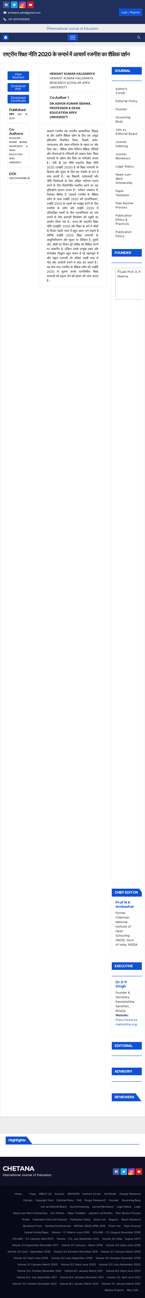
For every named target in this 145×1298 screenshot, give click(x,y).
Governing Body (131, 1200)
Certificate (110, 1193)
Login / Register (130, 12)
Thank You (114, 1225)
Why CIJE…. (134, 1290)
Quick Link (100, 1219)
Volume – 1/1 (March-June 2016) (71, 1232)
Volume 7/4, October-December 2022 (34, 1283)
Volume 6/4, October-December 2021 (82, 1277)
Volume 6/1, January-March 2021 (83, 1270)
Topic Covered (132, 1225)
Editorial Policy (127, 101)
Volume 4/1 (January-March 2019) (121, 1251)
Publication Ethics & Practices (124, 220)
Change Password (130, 1193)
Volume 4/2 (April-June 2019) (30, 1257)
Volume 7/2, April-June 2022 (124, 1277)
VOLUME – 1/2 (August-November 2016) (117, 1232)
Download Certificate (18, 99)
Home (18, 1193)
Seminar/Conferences (58, 1225)
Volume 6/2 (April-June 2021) (123, 1270)
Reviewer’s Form (32, 1225)
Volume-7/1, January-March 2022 (121, 1283)
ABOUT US (45, 1193)
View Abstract (18, 75)
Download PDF (18, 87)
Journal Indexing (79, 1206)
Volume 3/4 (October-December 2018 (76, 1251)
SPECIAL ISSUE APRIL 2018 (89, 1225)
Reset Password (131, 1219)
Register (114, 1219)
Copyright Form (44, 1200)
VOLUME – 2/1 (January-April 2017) (33, 1238)
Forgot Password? (95, 1200)
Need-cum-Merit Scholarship (30, 1213)
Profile (26, 1219)
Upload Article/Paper (36, 1232)
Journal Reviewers (103, 1206)
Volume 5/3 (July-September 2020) (120, 1264)
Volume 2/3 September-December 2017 (35, 1245)
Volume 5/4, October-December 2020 (39, 1270)
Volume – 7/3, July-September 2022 (78, 1238)
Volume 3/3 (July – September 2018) (29, 1251)
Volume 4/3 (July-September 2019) (72, 1257)
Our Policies (57, 1213)
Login (137, 1206)
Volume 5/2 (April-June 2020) (78, 1264)
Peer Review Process (128, 1213)
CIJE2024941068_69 (19, 178)
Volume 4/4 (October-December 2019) (118, 1257)
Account (59, 1193)
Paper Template (76, 1213)
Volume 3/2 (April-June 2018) (123, 1245)
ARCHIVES (73, 1193)
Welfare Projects (114, 1290)
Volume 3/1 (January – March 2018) (82, 1245)
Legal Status (125, 166)
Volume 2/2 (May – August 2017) (121, 1238)
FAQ (79, 1200)
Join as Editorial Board (53, 1206)
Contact (27, 1200)
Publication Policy (80, 1219)
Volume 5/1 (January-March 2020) (38, 1264)
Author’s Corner (92, 1193)
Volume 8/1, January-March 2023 (79, 1283)
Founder (121, 109)
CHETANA (18, 1168)
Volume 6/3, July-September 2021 (37, 1277)
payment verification (101, 1213)
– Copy (32, 1193)
